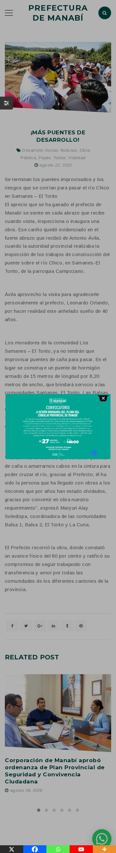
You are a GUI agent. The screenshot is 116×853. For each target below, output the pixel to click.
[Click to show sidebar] (6, 103)
